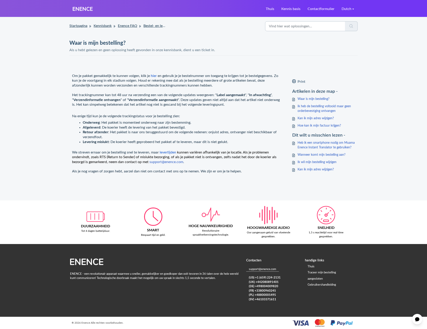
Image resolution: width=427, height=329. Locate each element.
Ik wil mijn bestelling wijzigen (317, 162)
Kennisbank (103, 26)
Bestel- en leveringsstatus (163, 26)
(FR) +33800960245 (262, 290)
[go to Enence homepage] (82, 9)
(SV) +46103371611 (262, 299)
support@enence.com (166, 162)
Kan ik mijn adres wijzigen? (316, 118)
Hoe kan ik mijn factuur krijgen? (319, 125)
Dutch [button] (346, 9)
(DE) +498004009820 (263, 286)
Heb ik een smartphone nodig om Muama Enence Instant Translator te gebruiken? (326, 145)
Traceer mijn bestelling (322, 272)
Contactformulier (321, 9)
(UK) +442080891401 (264, 282)
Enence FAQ (127, 26)
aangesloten (315, 278)
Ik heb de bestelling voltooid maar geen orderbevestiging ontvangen (324, 109)
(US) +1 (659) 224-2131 (265, 277)
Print (301, 81)
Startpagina (78, 26)
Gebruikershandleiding (322, 284)
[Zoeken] (351, 26)
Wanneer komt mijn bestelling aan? (321, 154)
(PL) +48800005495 (262, 295)
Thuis (270, 9)
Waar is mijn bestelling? (313, 99)
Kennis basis (290, 9)
